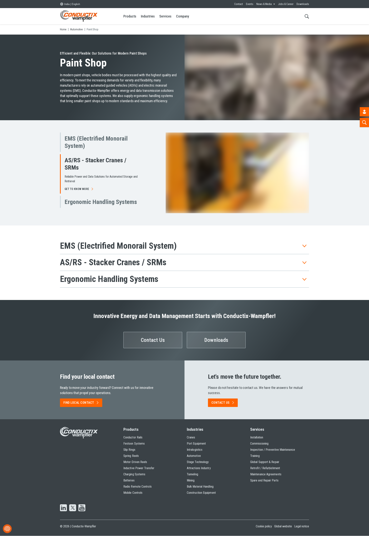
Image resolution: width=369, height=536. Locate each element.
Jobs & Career (285, 4)
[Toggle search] (307, 16)
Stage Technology (198, 462)
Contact (238, 4)
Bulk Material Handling (200, 486)
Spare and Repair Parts (264, 480)
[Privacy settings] (7, 528)
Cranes (191, 437)
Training (255, 456)
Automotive (194, 456)
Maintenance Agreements (265, 474)
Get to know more (77, 198)
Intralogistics (194, 449)
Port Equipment (196, 443)
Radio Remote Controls (137, 486)
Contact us (220, 402)
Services (165, 16)
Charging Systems (134, 474)
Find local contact (78, 402)
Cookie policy (264, 526)
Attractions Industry (199, 468)
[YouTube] (81, 508)
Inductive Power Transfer (138, 468)
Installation (256, 437)
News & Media (264, 4)
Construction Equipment (201, 493)
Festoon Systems (134, 443)
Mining (190, 480)
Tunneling (192, 474)
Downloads (303, 4)
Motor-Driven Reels (135, 462)
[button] (100, 142)
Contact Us (153, 340)
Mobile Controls (132, 493)
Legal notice (301, 526)
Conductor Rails (132, 437)
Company (182, 16)
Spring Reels (131, 456)
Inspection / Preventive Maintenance (272, 449)
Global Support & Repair (264, 462)
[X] (72, 508)
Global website (283, 526)
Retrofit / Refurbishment (265, 468)
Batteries (129, 480)
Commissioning (259, 443)
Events (249, 4)
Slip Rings (129, 449)
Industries (148, 16)
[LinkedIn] (63, 508)
